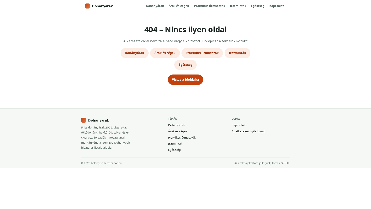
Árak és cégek (179, 6)
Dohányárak (102, 5)
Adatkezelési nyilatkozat (248, 131)
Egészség (258, 6)
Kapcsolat (276, 6)
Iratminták (238, 6)
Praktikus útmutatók (209, 6)
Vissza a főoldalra (185, 79)
